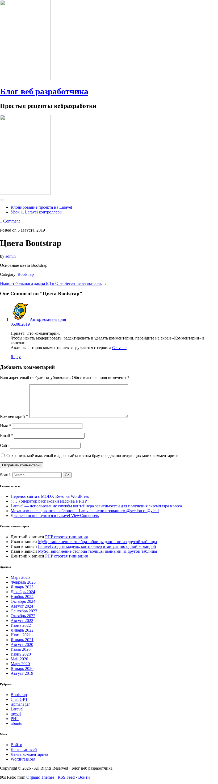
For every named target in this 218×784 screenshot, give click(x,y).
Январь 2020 (22, 668)
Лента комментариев (29, 754)
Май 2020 (19, 659)
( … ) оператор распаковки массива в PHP (49, 501)
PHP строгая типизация (66, 537)
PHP (15, 718)
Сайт (4, 445)
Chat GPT (19, 699)
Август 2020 (22, 644)
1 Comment (10, 221)
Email (6, 435)
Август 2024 (22, 606)
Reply (16, 356)
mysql (16, 714)
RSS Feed (66, 777)
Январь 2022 (22, 630)
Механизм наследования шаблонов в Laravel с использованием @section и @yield (85, 510)
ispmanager (20, 704)
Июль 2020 (21, 649)
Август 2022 (22, 620)
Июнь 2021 (21, 635)
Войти (16, 744)
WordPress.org (23, 759)
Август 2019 (22, 673)
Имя (5, 425)
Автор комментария (48, 319)
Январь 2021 (22, 639)
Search (5, 474)
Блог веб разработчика (44, 91)
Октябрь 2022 (23, 615)
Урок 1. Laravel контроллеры (36, 212)
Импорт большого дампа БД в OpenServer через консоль (51, 283)
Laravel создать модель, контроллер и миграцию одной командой (97, 546)
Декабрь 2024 (23, 591)
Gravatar (119, 347)
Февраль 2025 (23, 582)
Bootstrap (26, 274)
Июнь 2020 (21, 654)
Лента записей (24, 749)
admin (10, 256)
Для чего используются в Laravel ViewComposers (55, 515)
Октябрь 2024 (23, 601)
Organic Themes (40, 777)
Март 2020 (20, 663)
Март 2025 (20, 577)
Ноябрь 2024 (22, 596)
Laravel (17, 709)
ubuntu (16, 723)
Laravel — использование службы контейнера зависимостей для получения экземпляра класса (96, 506)
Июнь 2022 (21, 625)
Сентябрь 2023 (24, 611)
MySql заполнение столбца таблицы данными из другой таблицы (97, 541)
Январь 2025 (22, 587)
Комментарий (14, 416)
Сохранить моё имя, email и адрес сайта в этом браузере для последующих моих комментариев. (92, 455)
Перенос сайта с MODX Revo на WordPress (50, 496)
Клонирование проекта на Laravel (41, 207)
